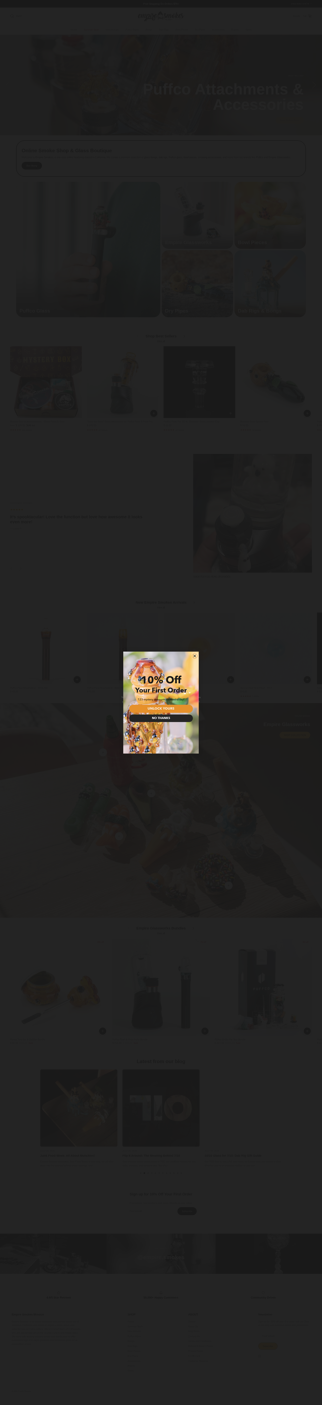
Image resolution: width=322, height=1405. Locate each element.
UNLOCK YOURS (161, 708)
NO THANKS (161, 718)
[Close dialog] (194, 656)
